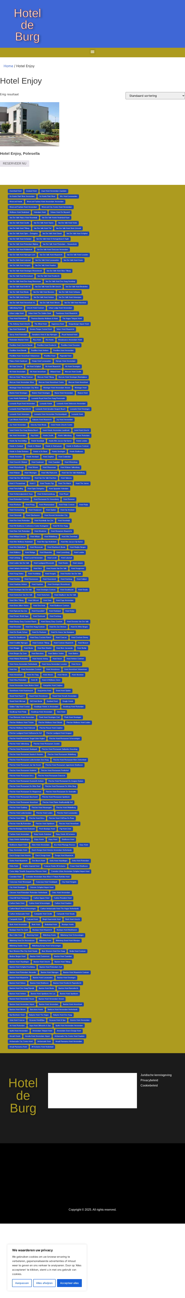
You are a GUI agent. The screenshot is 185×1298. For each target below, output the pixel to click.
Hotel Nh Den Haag (60, 526)
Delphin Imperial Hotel (31, 866)
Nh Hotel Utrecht (16, 366)
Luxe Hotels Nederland (18, 398)
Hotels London (81, 441)
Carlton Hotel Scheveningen (39, 903)
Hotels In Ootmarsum (54, 446)
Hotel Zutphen (48, 457)
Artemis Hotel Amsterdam (80, 1020)
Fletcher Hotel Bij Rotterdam (20, 823)
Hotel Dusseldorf (38, 611)
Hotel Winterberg (71, 462)
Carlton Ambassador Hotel (19, 914)
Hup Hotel (34, 435)
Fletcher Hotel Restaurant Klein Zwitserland (69, 760)
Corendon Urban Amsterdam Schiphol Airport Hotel (70, 871)
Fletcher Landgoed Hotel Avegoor (59, 733)
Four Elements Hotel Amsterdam (22, 717)
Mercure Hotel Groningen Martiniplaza (73, 377)
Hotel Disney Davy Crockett (51, 622)
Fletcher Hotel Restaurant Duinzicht (51, 776)
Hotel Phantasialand (46, 505)
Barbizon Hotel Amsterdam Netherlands (63, 1009)
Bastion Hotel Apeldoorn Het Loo (43, 994)
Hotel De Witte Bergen (79, 627)
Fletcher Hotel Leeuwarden (67, 813)
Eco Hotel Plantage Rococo (64, 845)
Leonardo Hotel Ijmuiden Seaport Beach (50, 409)
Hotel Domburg (55, 616)
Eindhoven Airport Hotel (18, 845)
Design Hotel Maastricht (64, 855)
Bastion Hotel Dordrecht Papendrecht (67, 983)
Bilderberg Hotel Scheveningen (72, 935)
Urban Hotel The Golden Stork (39, 313)
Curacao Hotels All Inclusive (54, 866)
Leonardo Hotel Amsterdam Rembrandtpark (50, 414)
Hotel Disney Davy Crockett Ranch (23, 622)
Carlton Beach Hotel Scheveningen (23, 909)
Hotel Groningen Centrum (46, 590)
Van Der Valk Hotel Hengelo (20, 265)
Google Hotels (68, 701)
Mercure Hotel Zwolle (73, 372)
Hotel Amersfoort (16, 675)
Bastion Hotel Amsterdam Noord (22, 999)
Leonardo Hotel (77, 414)
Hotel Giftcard (33, 600)
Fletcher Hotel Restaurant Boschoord (24, 797)
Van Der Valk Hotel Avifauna (69, 292)
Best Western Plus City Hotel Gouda (23, 951)
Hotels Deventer (16, 457)
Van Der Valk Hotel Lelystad (20, 260)
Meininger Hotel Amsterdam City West (24, 388)
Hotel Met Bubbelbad (17, 547)
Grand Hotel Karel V (17, 696)
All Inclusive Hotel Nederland (42, 1047)
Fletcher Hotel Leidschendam (21, 813)
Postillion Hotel (49, 356)
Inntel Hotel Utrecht (81, 430)
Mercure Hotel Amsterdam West (22, 382)
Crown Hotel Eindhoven (79, 866)
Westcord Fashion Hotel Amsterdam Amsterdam (45, 202)
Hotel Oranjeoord (35, 510)
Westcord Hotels (16, 202)
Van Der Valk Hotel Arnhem (44, 297)
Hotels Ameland (32, 457)
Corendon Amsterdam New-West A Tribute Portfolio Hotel (48, 877)
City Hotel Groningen (17, 887)
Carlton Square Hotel (41, 898)
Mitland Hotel (55, 372)
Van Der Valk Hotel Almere (50, 303)
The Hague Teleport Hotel (72, 318)
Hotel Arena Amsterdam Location (54, 664)
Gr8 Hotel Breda (36, 701)
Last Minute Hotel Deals (19, 420)
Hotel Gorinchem (43, 595)
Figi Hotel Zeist (65, 829)
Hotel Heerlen (15, 579)
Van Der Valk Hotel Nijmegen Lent (22, 255)
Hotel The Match (64, 483)
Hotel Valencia (66, 478)
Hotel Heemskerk (49, 579)
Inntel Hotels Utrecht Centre (61, 425)
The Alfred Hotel (41, 324)
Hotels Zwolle (48, 435)
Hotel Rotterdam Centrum (19, 499)
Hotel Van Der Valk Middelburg (73, 473)
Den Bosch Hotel (38, 861)
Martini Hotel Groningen (18, 393)
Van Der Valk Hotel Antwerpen (70, 297)
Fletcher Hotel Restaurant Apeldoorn (56, 797)
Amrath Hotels (15, 1036)
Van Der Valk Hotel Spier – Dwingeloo (24, 233)
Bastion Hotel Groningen (66, 978)
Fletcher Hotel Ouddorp (18, 807)
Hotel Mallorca (15, 552)
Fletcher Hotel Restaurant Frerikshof (55, 770)
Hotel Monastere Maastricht (61, 531)
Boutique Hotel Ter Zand (19, 930)
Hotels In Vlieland (34, 446)
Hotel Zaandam (54, 462)
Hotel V (32, 483)
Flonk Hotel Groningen (72, 717)
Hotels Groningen (58, 451)
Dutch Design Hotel (42, 855)
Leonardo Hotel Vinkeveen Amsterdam (71, 403)
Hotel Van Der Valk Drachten (45, 478)
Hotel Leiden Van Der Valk (19, 563)
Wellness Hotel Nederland (19, 212)
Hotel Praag (30, 505)
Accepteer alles (69, 1282)
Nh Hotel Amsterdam (17, 372)
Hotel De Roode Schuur (18, 632)
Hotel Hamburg (66, 579)
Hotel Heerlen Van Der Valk (71, 574)
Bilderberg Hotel (45, 940)
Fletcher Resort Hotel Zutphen (51, 728)
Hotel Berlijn (81, 648)
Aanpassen (22, 1282)
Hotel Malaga (30, 552)
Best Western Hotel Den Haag (53, 951)
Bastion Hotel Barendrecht (68, 988)
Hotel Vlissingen (31, 473)
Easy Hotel (84, 845)
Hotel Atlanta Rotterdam (19, 659)
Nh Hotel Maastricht (53, 366)
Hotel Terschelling (16, 489)
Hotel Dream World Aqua (19, 616)
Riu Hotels (50, 340)
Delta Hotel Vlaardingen (58, 861)
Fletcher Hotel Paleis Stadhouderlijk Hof (58, 802)
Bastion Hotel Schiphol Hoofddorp (22, 967)
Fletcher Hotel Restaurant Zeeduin (47, 744)
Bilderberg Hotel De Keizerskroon (22, 940)
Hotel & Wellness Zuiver (51, 680)
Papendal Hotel (65, 356)
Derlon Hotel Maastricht (18, 861)
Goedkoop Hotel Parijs (18, 712)
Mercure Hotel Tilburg (46, 377)
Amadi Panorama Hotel (18, 1047)
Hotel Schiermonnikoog (46, 494)
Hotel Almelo (62, 675)
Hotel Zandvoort (38, 462)
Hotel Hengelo (50, 574)
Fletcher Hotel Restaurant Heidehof (23, 770)
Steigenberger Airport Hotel (79, 324)
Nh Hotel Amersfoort (38, 372)
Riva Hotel (37, 340)
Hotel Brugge (14, 648)
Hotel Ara (13, 669)
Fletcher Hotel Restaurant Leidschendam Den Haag (29, 760)
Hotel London (79, 552)
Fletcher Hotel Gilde (17, 818)
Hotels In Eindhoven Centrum (77, 446)
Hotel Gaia (47, 600)
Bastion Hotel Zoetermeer (40, 956)
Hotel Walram (15, 473)
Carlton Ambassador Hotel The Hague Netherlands (59, 909)
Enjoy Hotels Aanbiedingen (20, 839)
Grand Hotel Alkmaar (17, 701)
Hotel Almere (48, 675)
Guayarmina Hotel (44, 691)
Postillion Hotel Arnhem (40, 350)
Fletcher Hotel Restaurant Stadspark (23, 749)
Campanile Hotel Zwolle (43, 914)
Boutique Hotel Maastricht (42, 930)
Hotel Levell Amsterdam (34, 558)
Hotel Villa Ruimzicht (49, 473)
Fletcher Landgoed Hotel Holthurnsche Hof (26, 733)
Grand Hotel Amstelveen (38, 696)
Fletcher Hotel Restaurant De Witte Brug (60, 786)
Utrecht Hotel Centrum (35, 308)
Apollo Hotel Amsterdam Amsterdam (69, 1025)
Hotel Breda (28, 648)
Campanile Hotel (16, 919)
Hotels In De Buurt (40, 451)
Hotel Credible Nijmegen (19, 643)
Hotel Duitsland (55, 611)
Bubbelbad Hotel (51, 924)
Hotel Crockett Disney (79, 637)
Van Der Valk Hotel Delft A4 (20, 287)
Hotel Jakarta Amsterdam (19, 568)
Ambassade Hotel (44, 1041)
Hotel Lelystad (66, 558)
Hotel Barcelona (38, 653)
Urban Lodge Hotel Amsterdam (60, 308)
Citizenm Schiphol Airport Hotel (41, 887)
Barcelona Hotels (36, 1009)
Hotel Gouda (83, 590)
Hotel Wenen (33, 467)
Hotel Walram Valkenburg (70, 467)
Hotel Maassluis (46, 552)
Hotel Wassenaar (49, 467)
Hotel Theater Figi (47, 483)
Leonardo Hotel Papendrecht (20, 409)
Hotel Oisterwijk (15, 515)
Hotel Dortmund (39, 616)
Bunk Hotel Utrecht (72, 919)
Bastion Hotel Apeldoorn (69, 994)
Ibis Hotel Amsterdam (18, 435)
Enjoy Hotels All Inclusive (65, 834)
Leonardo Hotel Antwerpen (19, 414)
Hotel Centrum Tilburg (41, 643)
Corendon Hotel (15, 877)
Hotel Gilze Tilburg (16, 600)
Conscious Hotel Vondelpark (46, 882)
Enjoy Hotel (53, 839)
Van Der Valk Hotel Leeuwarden (47, 260)
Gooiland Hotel (52, 701)
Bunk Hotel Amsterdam (18, 924)
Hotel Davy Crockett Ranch (40, 637)
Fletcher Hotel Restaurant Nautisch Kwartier (26, 754)
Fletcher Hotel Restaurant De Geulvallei (61, 792)
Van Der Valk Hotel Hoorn (73, 260)
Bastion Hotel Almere (17, 1009)
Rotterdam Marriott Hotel (19, 340)
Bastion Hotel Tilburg (62, 962)
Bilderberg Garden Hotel (18, 946)
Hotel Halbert (82, 579)
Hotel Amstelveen (53, 669)
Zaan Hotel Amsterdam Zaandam (53, 191)
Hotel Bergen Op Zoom (18, 653)
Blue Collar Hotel (16, 935)
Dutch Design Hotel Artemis (20, 855)
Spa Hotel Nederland (17, 329)
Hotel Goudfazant (67, 590)
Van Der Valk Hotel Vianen (43, 223)
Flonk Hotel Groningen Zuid (49, 717)
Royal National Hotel (69, 334)
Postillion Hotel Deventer (70, 345)
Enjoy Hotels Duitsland (42, 834)
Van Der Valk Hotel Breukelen (77, 287)
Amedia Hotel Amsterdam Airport (37, 1036)
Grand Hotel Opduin (63, 691)
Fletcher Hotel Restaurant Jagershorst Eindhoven (64, 765)
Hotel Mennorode (36, 547)
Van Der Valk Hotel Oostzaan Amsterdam (52, 249)
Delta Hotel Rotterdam (80, 861)
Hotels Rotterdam (83, 435)
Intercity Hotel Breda (38, 425)
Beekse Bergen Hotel (17, 956)
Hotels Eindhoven (76, 451)
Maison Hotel (83, 393)
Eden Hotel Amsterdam (41, 845)
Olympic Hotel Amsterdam (66, 361)
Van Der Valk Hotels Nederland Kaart (56, 218)
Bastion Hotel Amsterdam (48, 1004)
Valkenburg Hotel (16, 308)
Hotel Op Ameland (67, 510)
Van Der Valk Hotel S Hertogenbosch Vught (52, 239)
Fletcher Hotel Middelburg (66, 807)
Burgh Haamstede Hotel (52, 919)
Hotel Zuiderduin (65, 457)
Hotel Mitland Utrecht (18, 536)
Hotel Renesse (69, 499)
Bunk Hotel (36, 924)
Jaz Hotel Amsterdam (18, 425)
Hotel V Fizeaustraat (17, 483)
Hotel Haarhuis (37, 584)
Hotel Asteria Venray (40, 659)
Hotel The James (82, 483)
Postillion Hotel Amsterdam (63, 350)
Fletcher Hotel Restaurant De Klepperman (25, 792)
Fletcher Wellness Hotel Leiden (78, 722)
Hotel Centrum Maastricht (63, 643)
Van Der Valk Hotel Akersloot (75, 303)
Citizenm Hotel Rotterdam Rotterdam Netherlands (28, 893)
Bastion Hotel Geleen (17, 983)
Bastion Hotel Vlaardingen (19, 962)
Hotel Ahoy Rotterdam (18, 680)
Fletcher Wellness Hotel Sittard (50, 722)
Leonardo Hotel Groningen (80, 409)
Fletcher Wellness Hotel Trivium (22, 722)
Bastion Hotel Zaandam (63, 956)
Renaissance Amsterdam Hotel (70, 340)
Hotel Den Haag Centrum (35, 627)
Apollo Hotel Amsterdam (19, 1031)
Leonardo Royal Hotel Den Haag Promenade (48, 398)
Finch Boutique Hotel (47, 829)
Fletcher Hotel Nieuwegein (42, 807)
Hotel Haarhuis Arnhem (18, 584)
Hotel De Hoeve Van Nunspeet (62, 632)
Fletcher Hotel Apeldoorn (45, 823)
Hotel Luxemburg (63, 552)
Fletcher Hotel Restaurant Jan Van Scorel (25, 765)
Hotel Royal (63, 494)
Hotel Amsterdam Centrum (31, 669)
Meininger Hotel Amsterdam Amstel (56, 388)
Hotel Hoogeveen (77, 568)
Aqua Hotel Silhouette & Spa (40, 1025)
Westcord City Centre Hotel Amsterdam (57, 207)
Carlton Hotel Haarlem (63, 903)
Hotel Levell (52, 558)
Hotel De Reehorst (39, 632)
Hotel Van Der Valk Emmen (20, 478)
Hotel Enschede (39, 605)
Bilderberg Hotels (49, 935)
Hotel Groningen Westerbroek (59, 584)
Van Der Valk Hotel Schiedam (21, 239)
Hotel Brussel (83, 643)
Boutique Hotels (68, 924)
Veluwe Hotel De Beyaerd (60, 212)
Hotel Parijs (83, 505)
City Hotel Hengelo (69, 882)
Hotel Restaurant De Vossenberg (46, 499)
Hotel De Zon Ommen (58, 627)
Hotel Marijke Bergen (78, 547)
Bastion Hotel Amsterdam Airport (22, 1004)
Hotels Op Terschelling (18, 441)
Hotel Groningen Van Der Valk (21, 590)
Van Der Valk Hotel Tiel (42, 228)
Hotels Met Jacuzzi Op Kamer (60, 441)
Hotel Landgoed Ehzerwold (44, 563)
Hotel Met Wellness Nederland (21, 542)
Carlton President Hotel (63, 898)
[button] (93, 52)
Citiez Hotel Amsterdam (61, 893)
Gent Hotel (61, 712)
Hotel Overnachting (17, 510)
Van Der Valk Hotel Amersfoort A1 (22, 303)
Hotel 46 (34, 680)
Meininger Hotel (81, 388)
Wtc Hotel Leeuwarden (68, 196)
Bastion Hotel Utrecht (42, 962)
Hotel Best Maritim (45, 648)
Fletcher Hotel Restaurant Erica (21, 776)
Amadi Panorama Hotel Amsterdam (68, 1041)
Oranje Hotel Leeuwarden (41, 361)
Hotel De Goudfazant (17, 637)
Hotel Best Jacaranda (64, 648)
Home (8, 66)
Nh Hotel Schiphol (34, 366)
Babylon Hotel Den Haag (62, 1015)
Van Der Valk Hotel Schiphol (76, 233)
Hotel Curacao (61, 637)
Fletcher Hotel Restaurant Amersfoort (24, 802)
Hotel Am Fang (32, 675)
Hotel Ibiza (38, 568)
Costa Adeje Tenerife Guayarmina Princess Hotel (28, 871)
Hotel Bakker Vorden (56, 653)
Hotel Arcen (76, 664)
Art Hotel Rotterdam (17, 1025)
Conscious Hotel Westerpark (20, 882)
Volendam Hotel (40, 212)
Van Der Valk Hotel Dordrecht (48, 276)
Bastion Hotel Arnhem (18, 994)
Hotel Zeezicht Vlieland (18, 462)
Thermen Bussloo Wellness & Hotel (44, 318)
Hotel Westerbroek (17, 467)
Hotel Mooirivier (40, 531)
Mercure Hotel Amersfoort (78, 382)
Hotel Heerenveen (31, 579)
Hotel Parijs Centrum (67, 505)
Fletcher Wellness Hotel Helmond (22, 728)
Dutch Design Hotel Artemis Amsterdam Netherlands (52, 850)
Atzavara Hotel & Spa (57, 1020)
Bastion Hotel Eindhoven (39, 983)
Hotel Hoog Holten (16, 574)
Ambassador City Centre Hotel (21, 1041)
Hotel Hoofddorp (34, 574)
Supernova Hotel (57, 324)
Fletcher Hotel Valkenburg (19, 744)
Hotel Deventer (15, 627)
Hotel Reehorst (15, 505)
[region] (47, 1267)
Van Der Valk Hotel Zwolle (19, 223)
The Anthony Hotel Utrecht (20, 324)
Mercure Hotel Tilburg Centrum (21, 377)
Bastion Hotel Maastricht (19, 978)
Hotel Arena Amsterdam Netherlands (23, 664)
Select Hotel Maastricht (65, 329)
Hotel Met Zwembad (69, 536)
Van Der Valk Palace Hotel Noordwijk (23, 218)
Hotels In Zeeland (16, 446)
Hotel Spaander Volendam (58, 489)
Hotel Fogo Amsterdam (65, 600)
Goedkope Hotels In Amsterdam (46, 707)
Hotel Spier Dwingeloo (36, 489)
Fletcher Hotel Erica (36, 818)
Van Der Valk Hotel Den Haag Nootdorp (60, 281)
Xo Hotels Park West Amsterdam (22, 196)
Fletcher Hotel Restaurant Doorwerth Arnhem (27, 781)
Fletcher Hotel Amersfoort (69, 823)
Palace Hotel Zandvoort (18, 361)
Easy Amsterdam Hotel (18, 850)
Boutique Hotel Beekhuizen (67, 930)
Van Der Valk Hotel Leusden (77, 255)
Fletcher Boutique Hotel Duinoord (22, 829)
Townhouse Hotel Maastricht (66, 313)
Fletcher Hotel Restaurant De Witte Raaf (25, 786)
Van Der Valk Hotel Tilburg (19, 228)
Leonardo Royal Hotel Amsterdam (22, 403)
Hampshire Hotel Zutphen (53, 685)
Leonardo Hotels (46, 403)
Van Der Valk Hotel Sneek (52, 233)
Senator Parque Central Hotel (41, 329)
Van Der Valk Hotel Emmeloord (21, 276)
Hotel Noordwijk (64, 520)
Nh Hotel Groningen (72, 366)
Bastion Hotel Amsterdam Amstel (51, 999)
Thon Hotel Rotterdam (18, 318)
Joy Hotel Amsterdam (64, 420)
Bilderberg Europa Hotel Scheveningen (46, 946)
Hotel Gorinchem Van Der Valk (21, 595)
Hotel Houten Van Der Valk (56, 568)
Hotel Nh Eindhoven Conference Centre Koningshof (29, 526)
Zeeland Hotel (31, 191)
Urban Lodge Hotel (17, 313)
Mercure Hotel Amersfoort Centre (51, 382)
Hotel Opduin (51, 510)
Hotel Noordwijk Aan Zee (44, 520)
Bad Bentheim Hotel (17, 1015)
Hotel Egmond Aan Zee (18, 611)
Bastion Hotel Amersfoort (72, 1004)
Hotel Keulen (63, 563)
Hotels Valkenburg (65, 435)
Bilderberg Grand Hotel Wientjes (68, 940)
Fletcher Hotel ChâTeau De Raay (61, 818)
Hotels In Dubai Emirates (19, 451)
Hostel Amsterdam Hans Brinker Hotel (24, 685)
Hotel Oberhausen (33, 515)
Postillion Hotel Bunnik (18, 350)
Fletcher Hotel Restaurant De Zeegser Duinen (65, 781)
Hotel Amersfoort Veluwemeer (75, 669)
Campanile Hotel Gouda (66, 914)
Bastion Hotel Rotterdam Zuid (51, 967)
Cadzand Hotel (32, 919)
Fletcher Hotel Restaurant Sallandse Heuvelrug (59, 749)
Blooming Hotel (32, 935)
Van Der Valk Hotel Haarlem (45, 265)
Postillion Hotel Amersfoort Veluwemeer (24, 356)
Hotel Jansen (78, 563)
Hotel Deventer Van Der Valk (78, 622)
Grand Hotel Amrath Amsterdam (64, 696)
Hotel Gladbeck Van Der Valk (65, 595)
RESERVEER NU (14, 163)
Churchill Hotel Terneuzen (19, 898)
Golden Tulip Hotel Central (19, 707)
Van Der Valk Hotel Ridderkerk (21, 249)
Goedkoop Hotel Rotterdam (73, 707)
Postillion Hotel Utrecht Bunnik (21, 345)
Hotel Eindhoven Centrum (59, 605)
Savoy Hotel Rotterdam (18, 334)
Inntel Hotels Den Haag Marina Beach (24, 430)
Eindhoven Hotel (68, 839)
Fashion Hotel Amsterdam (19, 834)
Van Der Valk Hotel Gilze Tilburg (59, 271)
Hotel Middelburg (50, 536)
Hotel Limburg (15, 558)
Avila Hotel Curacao (17, 1020)
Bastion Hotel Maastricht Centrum (76, 972)
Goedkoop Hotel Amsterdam (41, 712)
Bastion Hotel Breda (46, 988)
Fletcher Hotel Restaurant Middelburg (62, 754)
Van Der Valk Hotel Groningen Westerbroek (26, 271)
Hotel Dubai (69, 611)
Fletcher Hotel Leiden (44, 813)
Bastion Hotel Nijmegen (50, 972)
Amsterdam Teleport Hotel (42, 1031)
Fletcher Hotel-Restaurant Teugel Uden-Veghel (27, 738)
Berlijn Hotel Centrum (78, 951)
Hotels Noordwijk (37, 441)
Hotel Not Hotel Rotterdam (20, 520)
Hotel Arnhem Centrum (75, 659)
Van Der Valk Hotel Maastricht (51, 255)
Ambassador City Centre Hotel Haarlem (70, 1036)
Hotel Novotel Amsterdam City (56, 515)
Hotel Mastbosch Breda (56, 547)
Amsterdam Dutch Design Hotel (69, 1031)
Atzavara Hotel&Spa (36, 1020)
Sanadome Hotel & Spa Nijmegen (44, 334)
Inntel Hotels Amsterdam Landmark (56, 430)
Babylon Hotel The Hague (39, 1015)
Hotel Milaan (35, 536)
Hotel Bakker (73, 653)
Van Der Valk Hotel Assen (19, 297)
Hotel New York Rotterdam (20, 531)
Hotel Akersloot (77, 675)
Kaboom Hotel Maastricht (42, 420)
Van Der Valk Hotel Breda (19, 292)
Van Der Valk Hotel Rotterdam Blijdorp (24, 244)
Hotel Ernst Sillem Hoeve (19, 605)
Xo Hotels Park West (47, 196)
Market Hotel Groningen (41, 393)
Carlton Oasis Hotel (17, 903)
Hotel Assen (57, 659)
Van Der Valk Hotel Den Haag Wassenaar (25, 281)
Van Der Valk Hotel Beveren (43, 292)
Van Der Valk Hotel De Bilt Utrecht (48, 287)
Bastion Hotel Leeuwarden (43, 978)
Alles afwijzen (44, 1282)
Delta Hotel (14, 866)
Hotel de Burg (27, 24)
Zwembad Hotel (15, 191)
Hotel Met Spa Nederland (46, 542)
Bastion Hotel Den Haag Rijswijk (22, 988)
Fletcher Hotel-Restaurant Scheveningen (64, 738)
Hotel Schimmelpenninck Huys (21, 494)
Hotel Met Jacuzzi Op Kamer (72, 542)
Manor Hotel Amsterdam (64, 393)
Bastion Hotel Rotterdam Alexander (23, 972)
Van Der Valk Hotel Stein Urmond (68, 228)
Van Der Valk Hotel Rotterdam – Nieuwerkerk (60, 244)
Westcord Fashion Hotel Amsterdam (23, 207)
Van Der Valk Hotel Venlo (67, 223)
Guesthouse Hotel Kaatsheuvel (21, 691)
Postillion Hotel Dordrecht (46, 345)
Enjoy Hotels (39, 839)
